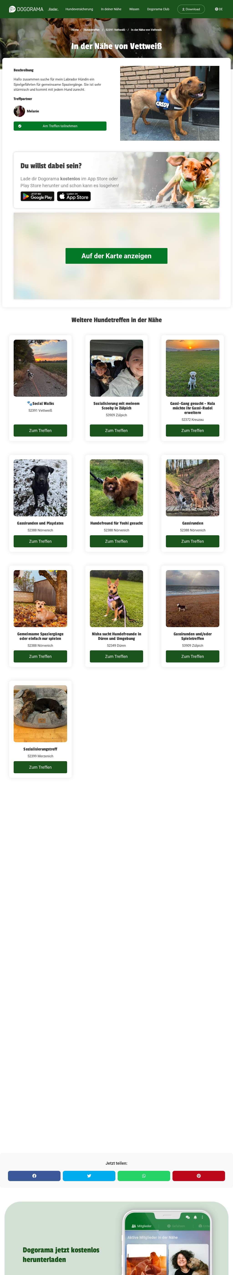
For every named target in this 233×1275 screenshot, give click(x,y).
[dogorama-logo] (26, 9)
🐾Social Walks (40, 403)
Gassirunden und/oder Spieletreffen (193, 636)
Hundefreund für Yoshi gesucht (116, 523)
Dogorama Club (158, 9)
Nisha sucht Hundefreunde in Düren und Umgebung (116, 636)
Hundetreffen (91, 29)
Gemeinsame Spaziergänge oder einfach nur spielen (40, 636)
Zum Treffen (40, 430)
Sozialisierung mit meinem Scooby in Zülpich (116, 406)
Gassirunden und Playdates (40, 523)
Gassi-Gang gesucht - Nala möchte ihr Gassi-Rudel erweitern (192, 408)
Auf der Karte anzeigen (116, 256)
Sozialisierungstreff (40, 749)
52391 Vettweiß (115, 29)
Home (75, 29)
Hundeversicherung (79, 9)
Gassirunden (192, 523)
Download (192, 9)
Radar (53, 9)
